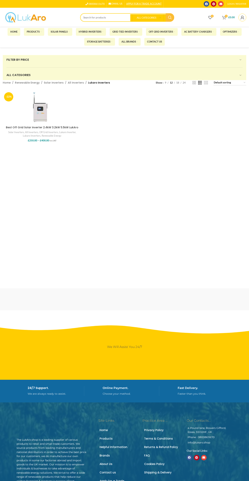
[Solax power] (218, 299)
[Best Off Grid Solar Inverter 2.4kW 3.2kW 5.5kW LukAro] (42, 107)
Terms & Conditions (158, 439)
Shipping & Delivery (158, 472)
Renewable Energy (27, 82)
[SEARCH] (170, 17)
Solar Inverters (54, 82)
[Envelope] (221, 4)
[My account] (242, 17)
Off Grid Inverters (48, 132)
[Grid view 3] (200, 82)
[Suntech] (93, 299)
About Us (106, 464)
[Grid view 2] (194, 82)
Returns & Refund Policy (161, 447)
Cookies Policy (154, 464)
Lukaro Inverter (67, 132)
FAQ (147, 455)
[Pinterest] (213, 4)
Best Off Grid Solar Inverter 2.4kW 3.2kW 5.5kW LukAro (42, 127)
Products (106, 439)
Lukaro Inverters (32, 135)
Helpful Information (113, 447)
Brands (105, 455)
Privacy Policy (154, 430)
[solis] (187, 299)
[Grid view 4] (206, 82)
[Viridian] (30, 299)
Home (7, 82)
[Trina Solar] (61, 299)
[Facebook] (206, 4)
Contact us (108, 472)
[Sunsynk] (124, 299)
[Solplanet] (156, 299)
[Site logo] (26, 17)
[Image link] (42, 425)
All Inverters (76, 82)
